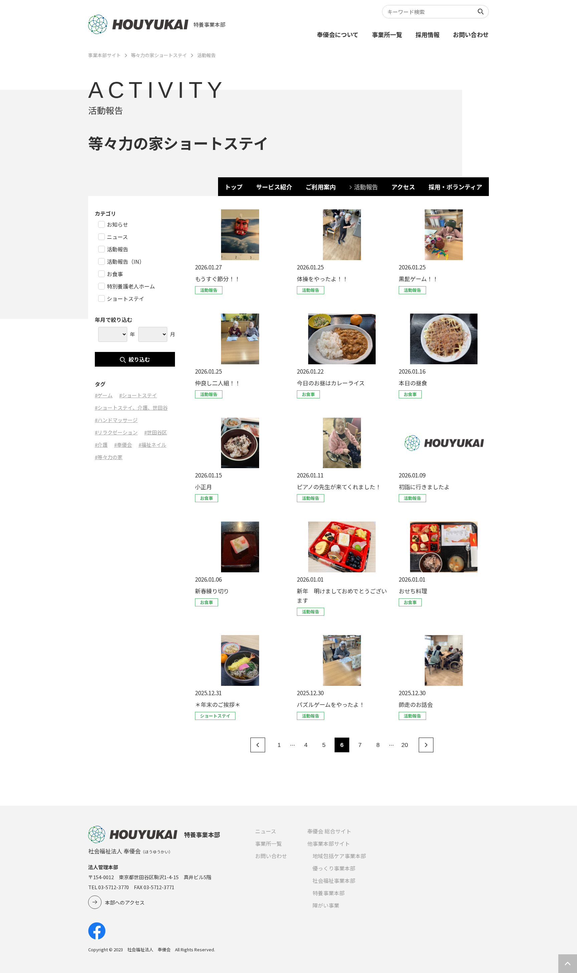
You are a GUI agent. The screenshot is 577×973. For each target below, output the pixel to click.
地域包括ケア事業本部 (339, 856)
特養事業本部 (329, 893)
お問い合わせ (471, 34)
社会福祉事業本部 (334, 881)
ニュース (265, 831)
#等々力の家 (109, 456)
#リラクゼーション (116, 432)
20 (404, 745)
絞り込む (139, 359)
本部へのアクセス (125, 902)
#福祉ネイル (152, 444)
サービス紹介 (274, 186)
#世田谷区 (155, 432)
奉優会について (338, 34)
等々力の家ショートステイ (159, 55)
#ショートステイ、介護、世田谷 (131, 407)
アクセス (403, 186)
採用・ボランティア (455, 186)
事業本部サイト (104, 55)
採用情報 (427, 34)
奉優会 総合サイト (329, 831)
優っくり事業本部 (334, 868)
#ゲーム (104, 395)
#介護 (101, 444)
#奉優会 (123, 444)
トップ (234, 186)
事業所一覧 (387, 34)
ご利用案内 (321, 186)
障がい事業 (326, 905)
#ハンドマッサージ (116, 419)
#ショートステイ (138, 395)
